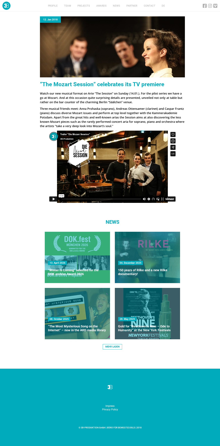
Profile (53, 5)
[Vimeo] (215, 6)
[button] (112, 346)
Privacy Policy (110, 409)
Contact (149, 5)
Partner (131, 5)
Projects (83, 5)
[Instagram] (210, 6)
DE (163, 5)
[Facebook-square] (204, 6)
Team (67, 5)
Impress (110, 405)
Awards (101, 5)
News (116, 5)
